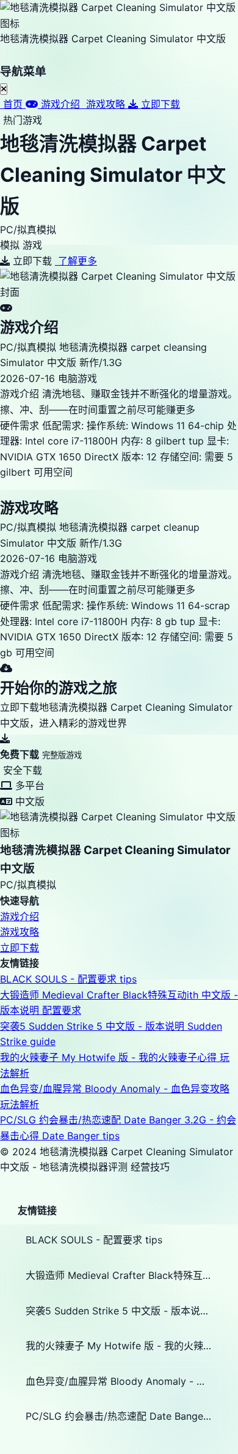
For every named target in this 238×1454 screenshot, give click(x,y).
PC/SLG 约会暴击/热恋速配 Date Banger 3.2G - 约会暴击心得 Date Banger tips (123, 1416)
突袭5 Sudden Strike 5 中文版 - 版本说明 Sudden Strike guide (123, 1311)
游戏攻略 (19, 932)
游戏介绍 (19, 916)
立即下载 (19, 948)
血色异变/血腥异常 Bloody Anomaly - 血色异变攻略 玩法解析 (123, 1381)
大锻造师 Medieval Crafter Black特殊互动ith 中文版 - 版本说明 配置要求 (123, 1275)
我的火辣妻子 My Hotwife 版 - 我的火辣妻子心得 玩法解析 (123, 1346)
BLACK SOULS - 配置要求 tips (68, 979)
